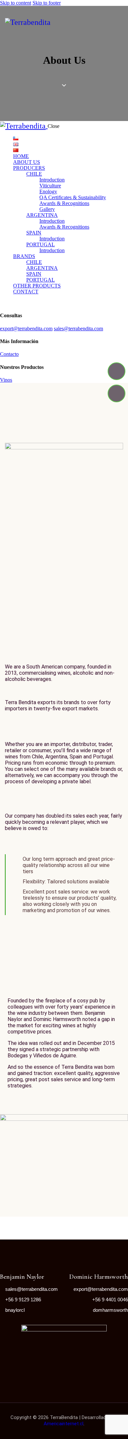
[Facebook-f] (116, 371)
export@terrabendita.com (26, 328)
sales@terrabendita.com (78, 328)
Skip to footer (46, 3)
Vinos (6, 380)
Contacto (9, 354)
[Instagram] (116, 393)
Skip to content (15, 3)
